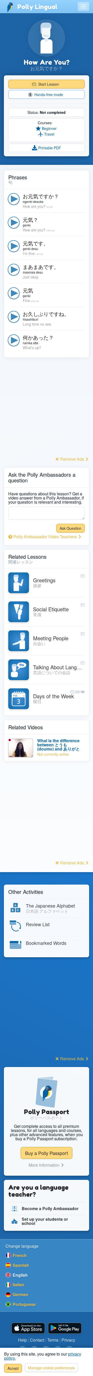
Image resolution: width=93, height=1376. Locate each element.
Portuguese (24, 1304)
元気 (28, 290)
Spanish (20, 1265)
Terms (52, 1340)
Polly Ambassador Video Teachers (45, 537)
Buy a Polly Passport (46, 1153)
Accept (13, 1368)
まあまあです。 (41, 266)
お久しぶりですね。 (46, 314)
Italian (18, 1284)
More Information (44, 1165)
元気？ (30, 219)
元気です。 (36, 243)
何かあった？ (38, 337)
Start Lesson (48, 84)
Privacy (68, 1340)
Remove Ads (72, 459)
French (19, 1255)
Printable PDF (49, 147)
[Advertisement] (46, 408)
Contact (37, 1340)
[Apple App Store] (28, 1328)
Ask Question (70, 528)
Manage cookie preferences (51, 1367)
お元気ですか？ (41, 196)
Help (22, 1340)
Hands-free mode (48, 94)
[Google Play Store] (65, 1328)
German (20, 1294)
